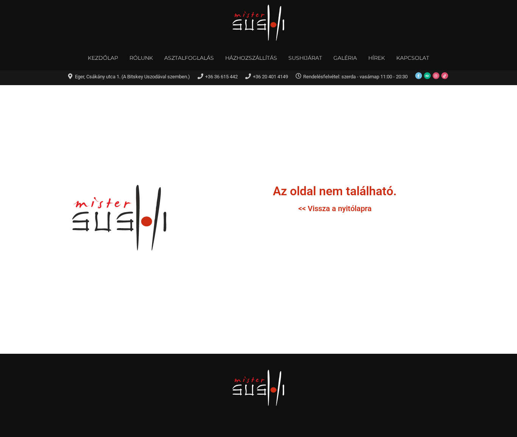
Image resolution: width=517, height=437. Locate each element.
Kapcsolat (412, 57)
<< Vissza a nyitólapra (335, 208)
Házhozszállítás (251, 57)
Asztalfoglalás (189, 57)
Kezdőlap (103, 57)
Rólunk (141, 57)
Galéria (345, 57)
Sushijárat (305, 57)
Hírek (376, 57)
